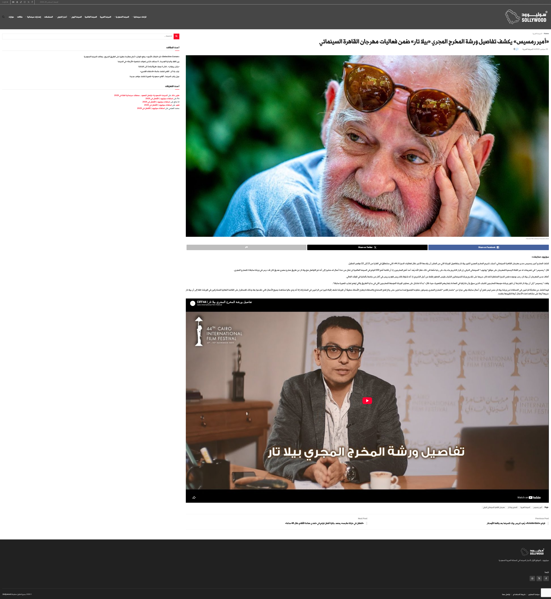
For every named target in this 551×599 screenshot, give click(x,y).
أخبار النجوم (62, 17)
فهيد (177, 105)
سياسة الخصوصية (522, 2)
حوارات (11, 17)
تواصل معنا (506, 594)
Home (546, 34)
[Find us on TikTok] (21, 2)
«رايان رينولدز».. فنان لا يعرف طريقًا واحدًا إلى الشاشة (158, 66)
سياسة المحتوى (534, 594)
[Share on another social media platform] (246, 247)
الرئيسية (546, 2)
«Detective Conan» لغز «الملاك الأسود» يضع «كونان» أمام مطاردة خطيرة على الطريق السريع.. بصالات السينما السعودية (131, 57)
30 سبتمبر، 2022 (541, 49)
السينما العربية (105, 17)
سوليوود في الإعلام (536, 2)
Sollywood (7, 594)
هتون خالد (175, 95)
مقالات (20, 17)
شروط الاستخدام (519, 594)
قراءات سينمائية (140, 17)
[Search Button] (3, 17)
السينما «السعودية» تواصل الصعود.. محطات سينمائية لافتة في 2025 (141, 95)
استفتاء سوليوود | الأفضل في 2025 (159, 98)
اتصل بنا (512, 2)
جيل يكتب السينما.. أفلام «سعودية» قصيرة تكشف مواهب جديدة (154, 76)
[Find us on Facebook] (546, 578)
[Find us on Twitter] (539, 578)
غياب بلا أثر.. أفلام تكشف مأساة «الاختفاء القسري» (159, 71)
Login (4, 2)
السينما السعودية (122, 17)
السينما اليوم (77, 17)
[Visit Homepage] (524, 16)
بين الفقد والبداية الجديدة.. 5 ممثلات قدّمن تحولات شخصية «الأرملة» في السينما (148, 61)
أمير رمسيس (537, 507)
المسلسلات (48, 17)
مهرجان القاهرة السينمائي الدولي (494, 507)
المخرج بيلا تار (512, 507)
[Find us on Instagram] (532, 578)
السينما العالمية (91, 17)
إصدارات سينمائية (34, 17)
